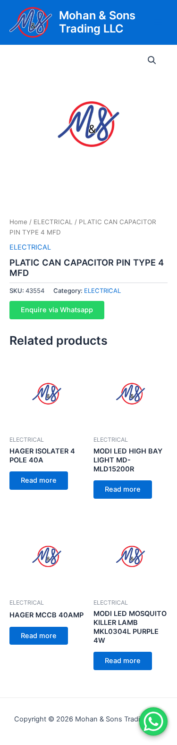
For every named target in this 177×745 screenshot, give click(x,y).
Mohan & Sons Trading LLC (97, 21)
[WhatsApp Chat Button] (153, 721)
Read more (39, 480)
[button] (151, 60)
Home (18, 222)
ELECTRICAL (53, 222)
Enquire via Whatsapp (57, 310)
